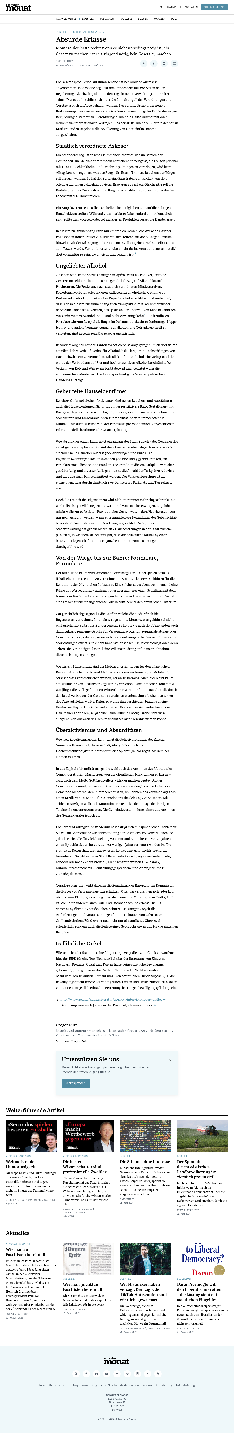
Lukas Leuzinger (44, 1200)
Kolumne (69, 1279)
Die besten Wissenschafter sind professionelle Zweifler (85, 1167)
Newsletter (173, 7)
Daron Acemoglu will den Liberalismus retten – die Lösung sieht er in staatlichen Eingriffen (199, 1292)
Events (143, 19)
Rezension (184, 1279)
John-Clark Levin (158, 1329)
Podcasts (126, 19)
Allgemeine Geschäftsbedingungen (115, 1385)
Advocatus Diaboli (18, 1244)
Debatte (125, 1279)
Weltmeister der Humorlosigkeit (21, 1164)
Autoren (159, 19)
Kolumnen (107, 19)
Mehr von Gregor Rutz (72, 1041)
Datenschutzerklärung (157, 1385)
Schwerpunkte (66, 19)
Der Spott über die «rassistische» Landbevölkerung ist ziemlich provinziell (196, 1169)
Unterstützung (185, 1385)
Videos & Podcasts (18, 1156)
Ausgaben (191, 7)
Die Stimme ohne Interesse (145, 1161)
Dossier (61, 32)
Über (174, 19)
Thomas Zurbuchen (76, 1210)
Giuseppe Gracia (16, 1200)
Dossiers (88, 19)
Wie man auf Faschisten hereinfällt (26, 1252)
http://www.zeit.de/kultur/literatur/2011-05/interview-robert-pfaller (111, 999)
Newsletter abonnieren (54, 1385)
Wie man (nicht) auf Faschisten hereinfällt (83, 1287)
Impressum (81, 1385)
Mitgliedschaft (214, 7)
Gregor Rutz (64, 61)
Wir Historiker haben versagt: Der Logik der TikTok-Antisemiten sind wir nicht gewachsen (143, 1292)
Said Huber (127, 1199)
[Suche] (161, 7)
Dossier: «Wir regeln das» (87, 32)
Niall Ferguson (130, 1329)
